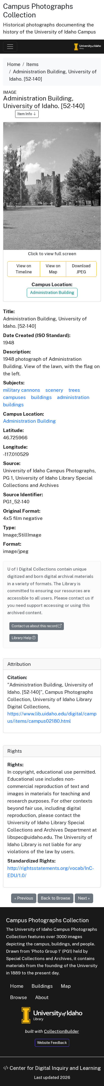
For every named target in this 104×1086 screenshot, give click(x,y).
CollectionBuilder (61, 1031)
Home (13, 64)
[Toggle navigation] (10, 47)
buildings (41, 397)
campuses (14, 397)
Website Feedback (52, 1043)
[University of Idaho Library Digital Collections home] (52, 1014)
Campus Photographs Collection (47, 920)
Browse (18, 997)
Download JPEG (81, 269)
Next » (84, 898)
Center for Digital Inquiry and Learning (54, 1068)
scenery (54, 390)
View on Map (53, 269)
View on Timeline (24, 269)
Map (66, 986)
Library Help (22, 638)
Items (32, 64)
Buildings (42, 986)
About (41, 997)
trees (74, 390)
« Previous (23, 898)
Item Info (25, 114)
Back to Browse (55, 898)
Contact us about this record (35, 626)
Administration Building (52, 292)
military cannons (21, 390)
